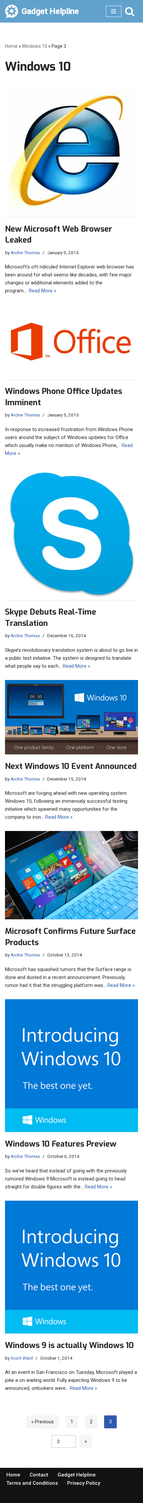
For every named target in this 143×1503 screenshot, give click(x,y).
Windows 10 (34, 46)
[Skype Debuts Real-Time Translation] (71, 533)
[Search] (130, 11)
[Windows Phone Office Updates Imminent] (71, 342)
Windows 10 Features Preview (60, 1144)
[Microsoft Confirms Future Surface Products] (71, 875)
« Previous (42, 1422)
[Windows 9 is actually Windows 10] (71, 1267)
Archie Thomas (25, 252)
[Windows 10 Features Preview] (71, 1065)
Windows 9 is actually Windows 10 (69, 1345)
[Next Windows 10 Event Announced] (71, 717)
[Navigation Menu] (113, 11)
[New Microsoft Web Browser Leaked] (71, 150)
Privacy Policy (83, 1483)
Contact (39, 1475)
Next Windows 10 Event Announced (71, 766)
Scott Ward (22, 1358)
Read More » (42, 291)
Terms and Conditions (32, 1483)
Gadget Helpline (77, 1475)
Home (11, 46)
